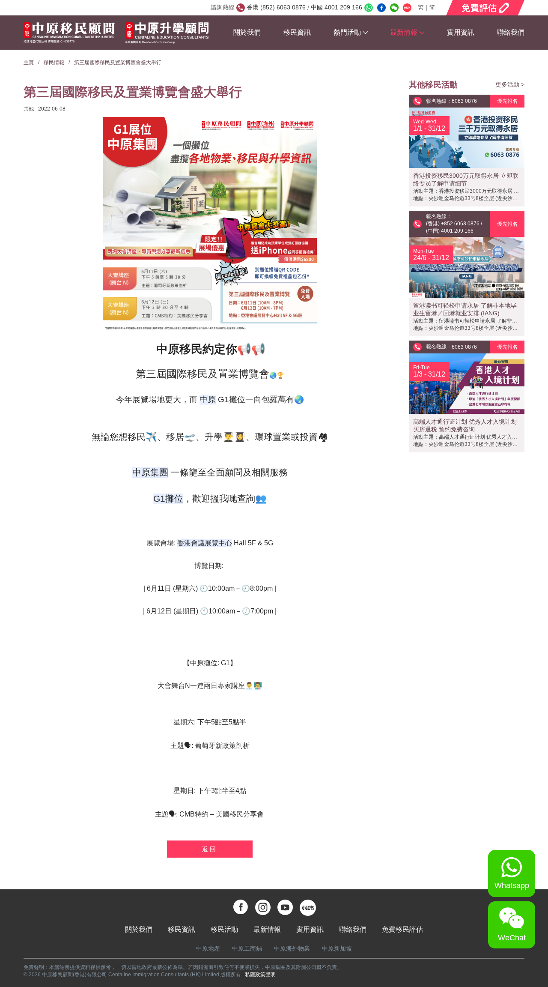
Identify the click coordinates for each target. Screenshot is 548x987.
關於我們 (247, 32)
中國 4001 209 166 (335, 7)
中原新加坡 (337, 948)
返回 (209, 849)
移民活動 (224, 929)
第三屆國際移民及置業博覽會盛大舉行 (117, 63)
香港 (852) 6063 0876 (277, 7)
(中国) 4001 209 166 (450, 231)
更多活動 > (509, 84)
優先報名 (507, 101)
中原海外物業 (292, 948)
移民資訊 (297, 32)
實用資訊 (460, 32)
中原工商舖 (247, 948)
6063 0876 (464, 101)
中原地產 (208, 948)
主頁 (29, 63)
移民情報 (54, 63)
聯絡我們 (510, 32)
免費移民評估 (402, 929)
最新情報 (267, 929)
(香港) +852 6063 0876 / (454, 224)
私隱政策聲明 (260, 975)
